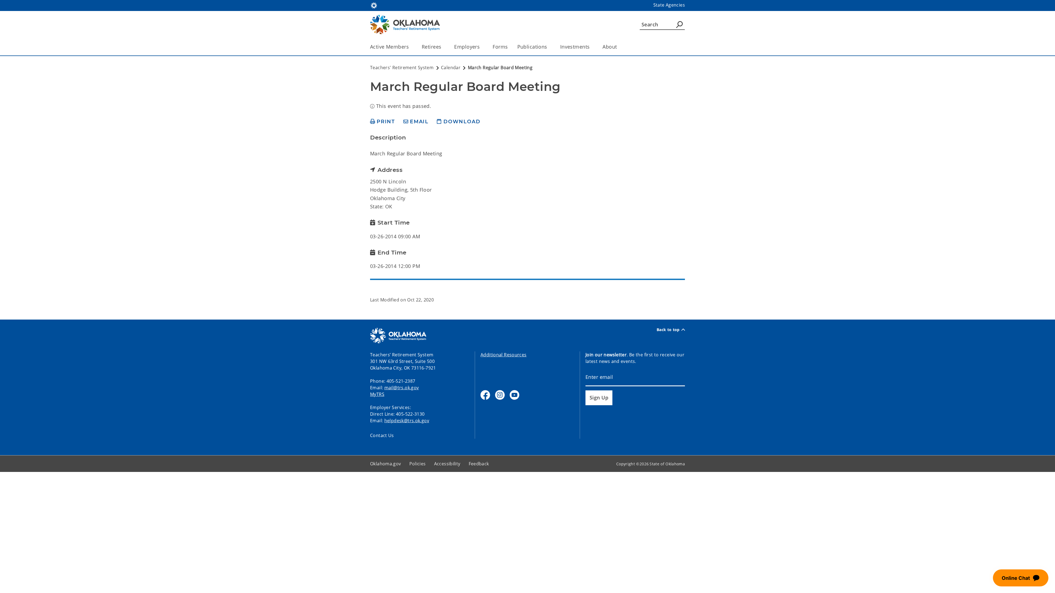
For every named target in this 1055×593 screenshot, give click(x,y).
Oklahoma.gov (385, 464)
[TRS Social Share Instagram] (500, 395)
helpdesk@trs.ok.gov (406, 421)
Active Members (389, 46)
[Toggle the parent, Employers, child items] (481, 47)
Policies (417, 464)
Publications (532, 46)
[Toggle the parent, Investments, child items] (591, 47)
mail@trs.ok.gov (401, 388)
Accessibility (447, 464)
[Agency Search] (679, 24)
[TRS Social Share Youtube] (514, 395)
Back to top (668, 330)
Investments (575, 46)
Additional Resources (504, 355)
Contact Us (382, 435)
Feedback (479, 464)
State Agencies (669, 5)
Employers (467, 46)
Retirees (431, 46)
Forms (500, 46)
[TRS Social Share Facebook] (485, 395)
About (610, 46)
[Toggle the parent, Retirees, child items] (443, 47)
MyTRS (377, 394)
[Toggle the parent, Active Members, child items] (410, 47)
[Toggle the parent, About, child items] (619, 47)
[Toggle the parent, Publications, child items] (549, 47)
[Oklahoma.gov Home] (374, 5)
